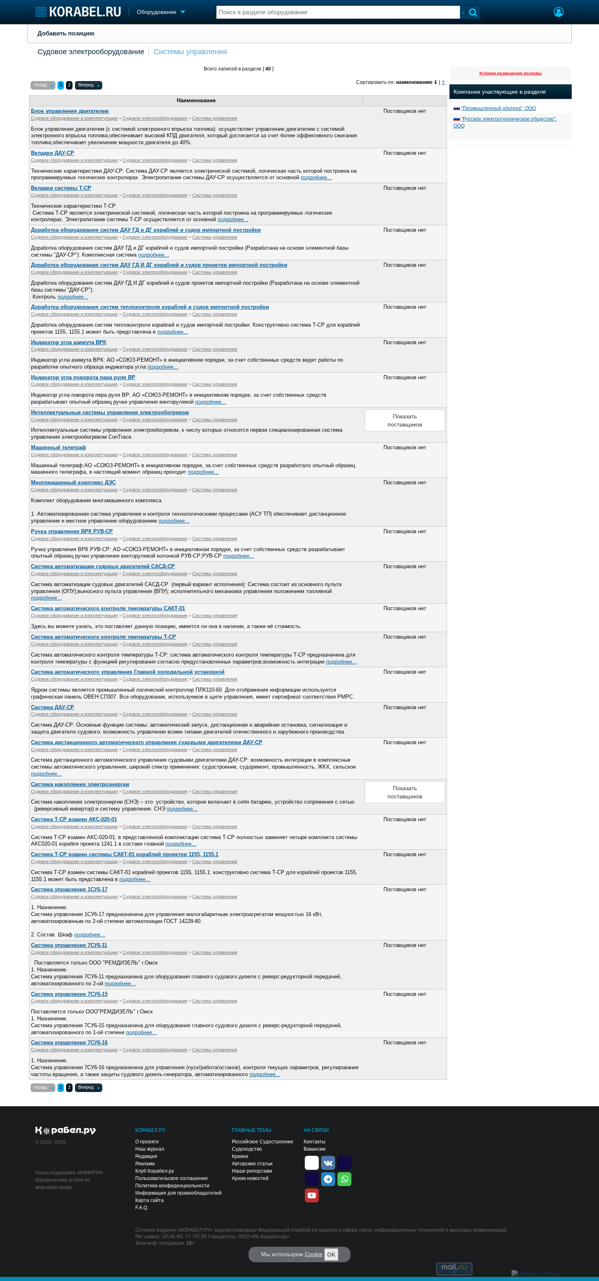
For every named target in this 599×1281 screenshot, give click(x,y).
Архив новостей (250, 1178)
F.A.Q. (141, 1208)
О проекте (147, 1142)
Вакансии (315, 1149)
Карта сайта (149, 1200)
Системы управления (190, 52)
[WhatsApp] (344, 1178)
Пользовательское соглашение (171, 1178)
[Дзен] (312, 1162)
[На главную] (78, 12)
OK (331, 1254)
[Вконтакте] (328, 1162)
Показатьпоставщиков (405, 420)
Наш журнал (149, 1149)
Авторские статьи (252, 1164)
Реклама (145, 1164)
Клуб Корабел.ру (154, 1171)
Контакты (315, 1142)
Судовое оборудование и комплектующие (74, 118)
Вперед (85, 84)
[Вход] (559, 13)
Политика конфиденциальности (172, 1186)
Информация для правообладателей (178, 1193)
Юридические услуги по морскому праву (62, 1183)
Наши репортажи (252, 1171)
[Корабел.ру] (65, 1131)
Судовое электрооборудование (90, 52)
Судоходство (247, 1149)
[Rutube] (344, 1162)
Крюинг (240, 1156)
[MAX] (312, 1178)
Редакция (146, 1156)
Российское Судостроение (262, 1142)
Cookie (314, 1254)
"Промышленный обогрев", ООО (498, 108)
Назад (40, 84)
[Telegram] (328, 1178)
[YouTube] (312, 1195)
